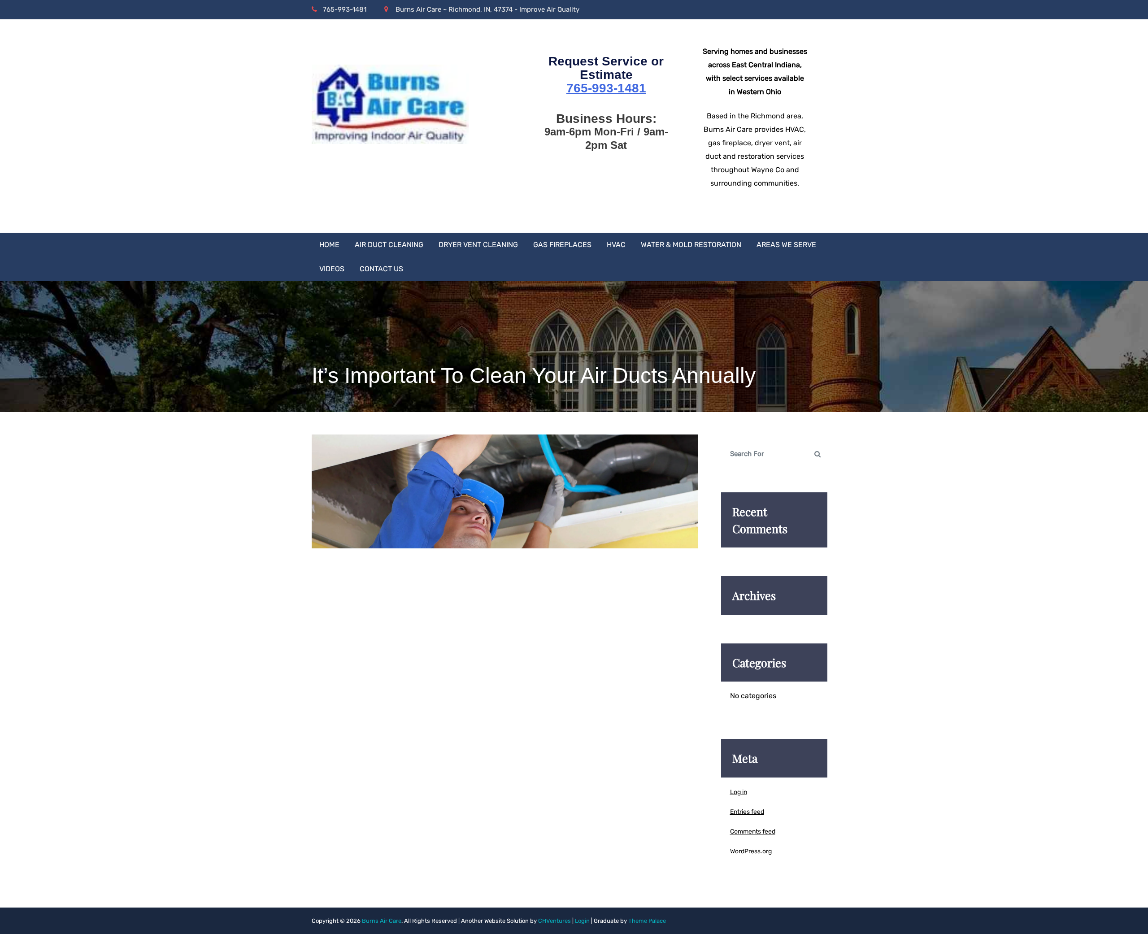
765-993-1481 (344, 9)
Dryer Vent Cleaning (478, 244)
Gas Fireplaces (562, 244)
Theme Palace (647, 920)
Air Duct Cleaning (389, 244)
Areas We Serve (786, 244)
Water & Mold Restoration (691, 244)
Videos (331, 269)
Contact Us (381, 269)
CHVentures (554, 920)
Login (582, 920)
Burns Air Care (381, 920)
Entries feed (747, 812)
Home (329, 244)
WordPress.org (751, 851)
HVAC (616, 244)
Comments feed (752, 831)
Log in (738, 792)
